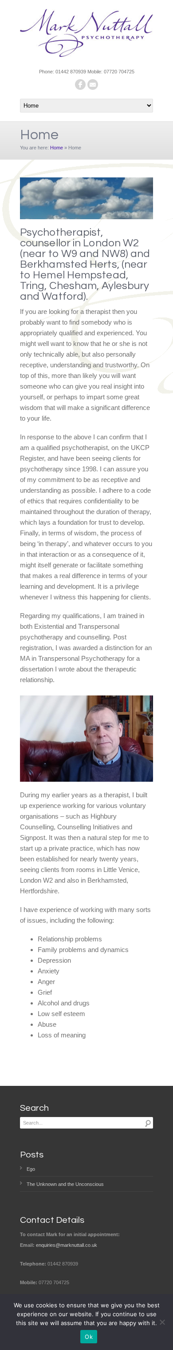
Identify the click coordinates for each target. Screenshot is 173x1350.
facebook (80, 84)
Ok (89, 1336)
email (92, 84)
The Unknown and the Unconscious (65, 1184)
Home (56, 147)
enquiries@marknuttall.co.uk (66, 1245)
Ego (31, 1169)
